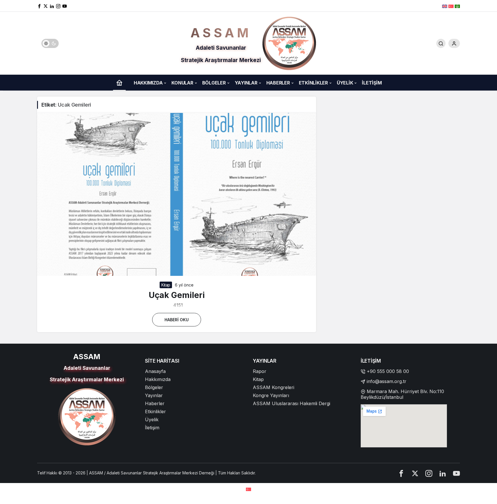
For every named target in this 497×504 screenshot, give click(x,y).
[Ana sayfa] (119, 83)
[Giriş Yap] (454, 43)
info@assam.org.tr (386, 381)
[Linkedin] (52, 6)
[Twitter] (45, 6)
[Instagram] (428, 473)
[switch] (50, 43)
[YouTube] (64, 6)
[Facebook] (39, 6)
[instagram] (58, 6)
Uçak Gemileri (177, 295)
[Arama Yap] (441, 43)
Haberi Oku (177, 319)
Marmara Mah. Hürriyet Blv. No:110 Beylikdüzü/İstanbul (402, 394)
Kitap (165, 284)
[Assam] (289, 43)
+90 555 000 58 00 (388, 371)
